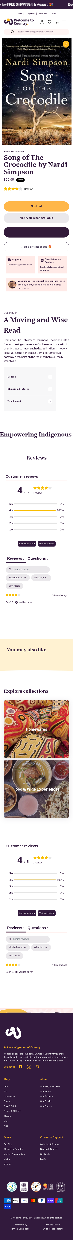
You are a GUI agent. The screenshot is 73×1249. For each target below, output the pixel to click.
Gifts (6, 1086)
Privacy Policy (53, 1225)
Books (7, 1101)
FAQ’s (42, 1159)
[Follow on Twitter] (29, 1068)
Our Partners (46, 1096)
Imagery (7, 1164)
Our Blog (8, 1144)
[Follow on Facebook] (20, 1067)
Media (7, 1159)
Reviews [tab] (16, 558)
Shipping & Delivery (49, 1144)
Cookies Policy (20, 1225)
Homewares (9, 1096)
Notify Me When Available (36, 218)
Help (54, 14)
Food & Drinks (10, 1106)
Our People (45, 1101)
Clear (59, 32)
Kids (6, 1126)
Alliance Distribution (14, 151)
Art (5, 1091)
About (19, 14)
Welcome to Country (13, 1149)
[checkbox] (14, 586)
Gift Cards (43, 14)
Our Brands (45, 1106)
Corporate (30, 14)
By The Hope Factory (53, 1229)
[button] (36, 504)
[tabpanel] (36, 598)
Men (6, 1121)
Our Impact (45, 1091)
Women (7, 1116)
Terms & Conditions (20, 1229)
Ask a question (27, 543)
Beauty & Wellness (12, 1111)
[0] (57, 22)
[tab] (38, 559)
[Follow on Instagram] (37, 1067)
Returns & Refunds (49, 1149)
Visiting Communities (14, 1154)
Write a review (46, 543)
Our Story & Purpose (50, 1086)
